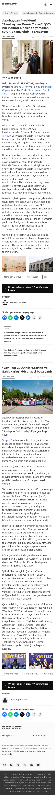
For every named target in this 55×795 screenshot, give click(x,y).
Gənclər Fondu (11, 673)
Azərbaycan (32, 277)
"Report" (7, 440)
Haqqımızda (8, 735)
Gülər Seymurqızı (18, 699)
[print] (34, 317)
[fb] (4, 317)
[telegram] (16, 317)
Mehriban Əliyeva (12, 277)
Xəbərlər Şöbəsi (18, 302)
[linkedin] (28, 317)
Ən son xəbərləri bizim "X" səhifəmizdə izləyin (28, 288)
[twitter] (22, 317)
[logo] (9, 4)
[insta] (11, 765)
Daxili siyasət (8, 37)
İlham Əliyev (10, 13)
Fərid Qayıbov (31, 673)
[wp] (10, 317)
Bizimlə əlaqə (39, 735)
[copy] (40, 317)
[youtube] (38, 765)
